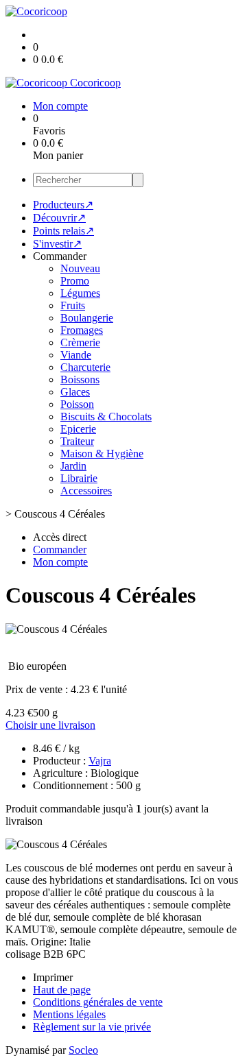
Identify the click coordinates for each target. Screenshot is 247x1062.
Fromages (81, 330)
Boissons (79, 379)
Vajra (100, 761)
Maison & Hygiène (101, 453)
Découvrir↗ (59, 218)
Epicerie (78, 429)
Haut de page (62, 989)
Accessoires (86, 490)
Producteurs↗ (63, 204)
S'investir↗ (57, 244)
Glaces (75, 392)
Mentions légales (69, 1014)
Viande (75, 355)
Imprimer (53, 977)
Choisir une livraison (50, 725)
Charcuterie (85, 367)
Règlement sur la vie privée (92, 1027)
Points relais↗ (63, 231)
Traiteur (77, 441)
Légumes (80, 293)
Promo (74, 281)
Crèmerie (80, 342)
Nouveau (80, 268)
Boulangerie (86, 318)
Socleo (83, 1050)
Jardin (73, 466)
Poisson (77, 404)
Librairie (78, 478)
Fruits (72, 305)
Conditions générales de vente (98, 1002)
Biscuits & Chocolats (106, 416)
